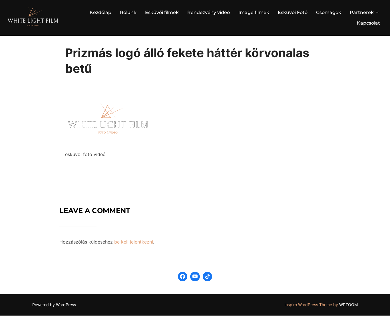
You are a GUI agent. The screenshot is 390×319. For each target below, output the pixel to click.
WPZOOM (348, 304)
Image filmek (253, 12)
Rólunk (128, 12)
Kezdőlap (100, 12)
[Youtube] (195, 276)
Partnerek (362, 12)
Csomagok (328, 12)
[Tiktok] (207, 276)
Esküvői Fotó (292, 12)
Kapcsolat (368, 23)
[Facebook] (182, 276)
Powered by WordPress (54, 304)
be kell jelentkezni (133, 242)
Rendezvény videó (208, 12)
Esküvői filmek (162, 12)
